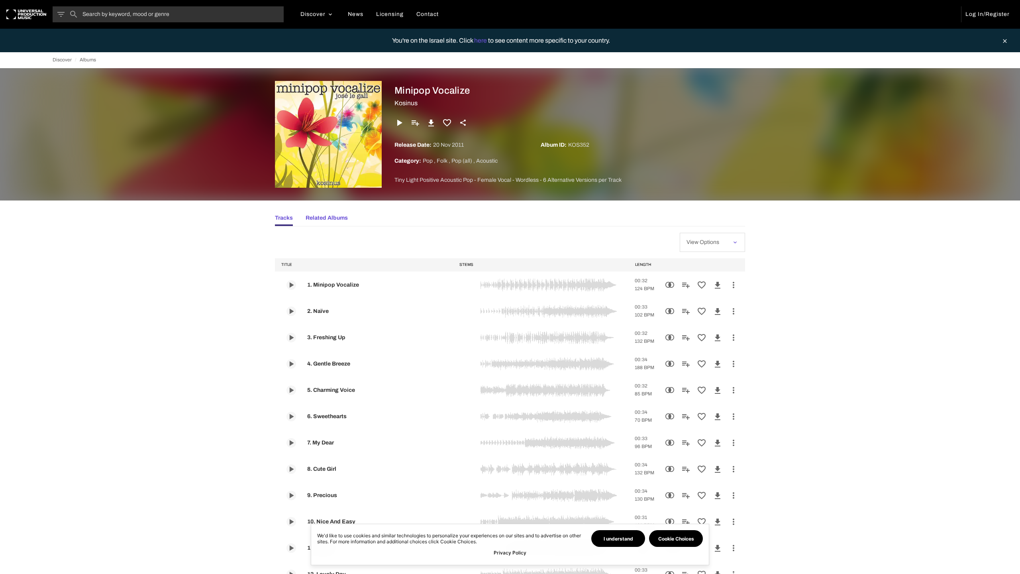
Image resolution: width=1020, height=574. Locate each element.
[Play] (399, 123)
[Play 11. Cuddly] (291, 548)
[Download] (431, 123)
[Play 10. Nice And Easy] (291, 521)
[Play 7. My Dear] (291, 442)
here (481, 40)
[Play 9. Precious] (291, 495)
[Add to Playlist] (415, 123)
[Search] (73, 14)
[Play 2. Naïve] (291, 311)
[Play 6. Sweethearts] (291, 416)
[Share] (463, 123)
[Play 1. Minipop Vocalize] (291, 285)
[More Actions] (733, 285)
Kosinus (406, 103)
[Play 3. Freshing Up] (291, 337)
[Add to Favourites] (447, 123)
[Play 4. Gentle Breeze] (291, 363)
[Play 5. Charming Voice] (291, 390)
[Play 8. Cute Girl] (291, 469)
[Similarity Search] (670, 285)
